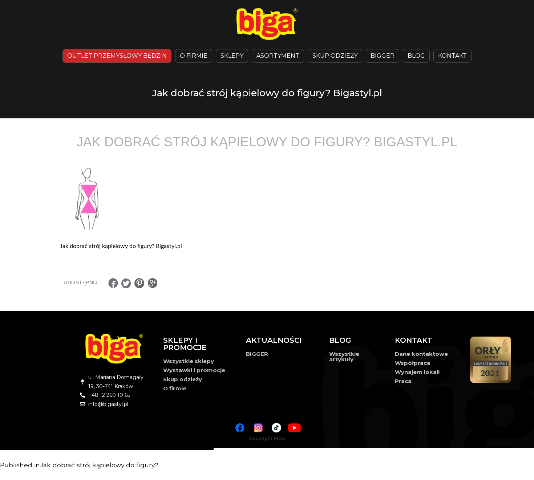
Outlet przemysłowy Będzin (117, 55)
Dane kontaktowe (421, 353)
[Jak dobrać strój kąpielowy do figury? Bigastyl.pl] (267, 198)
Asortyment (277, 55)
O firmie (174, 388)
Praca (403, 381)
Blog (416, 55)
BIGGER (383, 55)
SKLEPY (232, 55)
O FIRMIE (193, 55)
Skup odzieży (334, 55)
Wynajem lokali (417, 372)
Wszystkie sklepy (188, 361)
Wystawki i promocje (194, 370)
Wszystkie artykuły (344, 356)
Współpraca (412, 362)
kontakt (452, 55)
